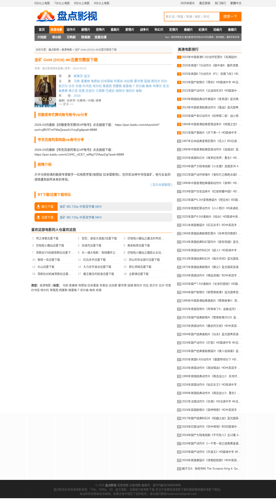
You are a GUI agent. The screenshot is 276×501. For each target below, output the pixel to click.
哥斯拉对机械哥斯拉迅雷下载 (56, 273)
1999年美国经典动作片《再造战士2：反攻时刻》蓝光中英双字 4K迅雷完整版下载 (211, 376)
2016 (77, 95)
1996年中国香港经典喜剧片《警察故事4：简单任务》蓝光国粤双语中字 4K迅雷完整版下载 (211, 300)
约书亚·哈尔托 (92, 86)
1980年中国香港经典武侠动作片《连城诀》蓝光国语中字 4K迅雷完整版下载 (211, 149)
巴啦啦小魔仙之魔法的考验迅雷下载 (149, 238)
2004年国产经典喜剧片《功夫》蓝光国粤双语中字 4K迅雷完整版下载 (211, 334)
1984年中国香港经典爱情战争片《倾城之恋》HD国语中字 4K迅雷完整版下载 (211, 124)
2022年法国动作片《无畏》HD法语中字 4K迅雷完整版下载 (211, 401)
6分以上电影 (42, 3)
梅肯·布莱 (95, 290)
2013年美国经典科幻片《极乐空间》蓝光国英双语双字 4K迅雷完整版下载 (211, 258)
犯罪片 (173, 29)
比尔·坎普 (75, 86)
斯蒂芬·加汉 (82, 76)
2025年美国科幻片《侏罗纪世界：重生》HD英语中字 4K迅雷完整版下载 (211, 157)
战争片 (144, 29)
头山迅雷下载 (46, 266)
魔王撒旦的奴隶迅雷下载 (98, 273)
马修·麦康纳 (82, 81)
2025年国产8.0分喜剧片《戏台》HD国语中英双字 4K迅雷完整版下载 (211, 216)
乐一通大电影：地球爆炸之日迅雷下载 (105, 252)
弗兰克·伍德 (77, 90)
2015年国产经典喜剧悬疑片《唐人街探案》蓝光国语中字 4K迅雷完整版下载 (211, 351)
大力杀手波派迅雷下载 (97, 266)
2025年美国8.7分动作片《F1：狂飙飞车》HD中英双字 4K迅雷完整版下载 (211, 73)
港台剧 (56, 37)
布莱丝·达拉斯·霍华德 (128, 81)
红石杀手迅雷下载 (94, 259)
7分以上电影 (62, 3)
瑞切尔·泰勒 (134, 90)
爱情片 (129, 29)
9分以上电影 (102, 3)
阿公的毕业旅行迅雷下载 (144, 259)
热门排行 (220, 3)
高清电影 (56, 29)
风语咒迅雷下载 (91, 245)
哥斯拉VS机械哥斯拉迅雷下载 (55, 252)
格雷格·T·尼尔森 (134, 86)
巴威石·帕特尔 (115, 90)
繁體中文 (236, 3)
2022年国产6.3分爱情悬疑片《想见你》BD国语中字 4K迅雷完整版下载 (211, 199)
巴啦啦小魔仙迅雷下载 (50, 245)
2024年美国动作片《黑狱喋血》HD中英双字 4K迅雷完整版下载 (211, 367)
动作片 (71, 29)
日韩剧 (71, 37)
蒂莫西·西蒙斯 (112, 86)
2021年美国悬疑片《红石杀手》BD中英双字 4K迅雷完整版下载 (211, 225)
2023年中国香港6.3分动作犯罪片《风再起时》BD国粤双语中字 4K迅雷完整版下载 (211, 57)
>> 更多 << (66, 104)
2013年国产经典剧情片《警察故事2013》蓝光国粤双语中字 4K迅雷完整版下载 (211, 317)
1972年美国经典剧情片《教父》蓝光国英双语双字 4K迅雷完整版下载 (211, 267)
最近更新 (204, 3)
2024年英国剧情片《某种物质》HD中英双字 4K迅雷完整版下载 (211, 409)
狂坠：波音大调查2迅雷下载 (99, 238)
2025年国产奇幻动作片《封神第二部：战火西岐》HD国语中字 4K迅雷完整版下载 (211, 115)
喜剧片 (115, 29)
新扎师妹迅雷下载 (140, 266)
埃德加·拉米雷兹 (102, 81)
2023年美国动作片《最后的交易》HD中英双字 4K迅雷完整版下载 (211, 325)
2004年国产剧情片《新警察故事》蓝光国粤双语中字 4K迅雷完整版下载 (211, 292)
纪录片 (203, 29)
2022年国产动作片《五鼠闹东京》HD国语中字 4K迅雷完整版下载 (211, 90)
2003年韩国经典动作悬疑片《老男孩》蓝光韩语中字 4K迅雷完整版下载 (211, 99)
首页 (42, 29)
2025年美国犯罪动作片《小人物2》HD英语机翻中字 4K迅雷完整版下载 (211, 208)
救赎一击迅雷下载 (49, 259)
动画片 (217, 29)
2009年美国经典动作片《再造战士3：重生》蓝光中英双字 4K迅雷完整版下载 (211, 393)
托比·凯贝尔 (150, 285)
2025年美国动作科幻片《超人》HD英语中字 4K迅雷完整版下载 (211, 250)
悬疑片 (188, 29)
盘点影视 (54, 49)
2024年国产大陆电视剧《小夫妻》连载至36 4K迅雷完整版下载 (211, 166)
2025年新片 (187, 3)
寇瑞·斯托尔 (152, 81)
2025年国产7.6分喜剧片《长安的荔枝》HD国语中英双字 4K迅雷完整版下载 (211, 283)
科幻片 (159, 29)
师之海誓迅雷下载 (47, 238)
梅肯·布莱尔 (154, 86)
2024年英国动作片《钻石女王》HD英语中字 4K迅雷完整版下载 (211, 384)
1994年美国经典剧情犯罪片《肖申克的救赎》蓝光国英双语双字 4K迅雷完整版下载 (211, 233)
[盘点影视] (69, 16)
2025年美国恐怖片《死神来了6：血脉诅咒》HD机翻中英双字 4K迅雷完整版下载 (211, 309)
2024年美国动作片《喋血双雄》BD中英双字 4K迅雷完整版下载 (211, 275)
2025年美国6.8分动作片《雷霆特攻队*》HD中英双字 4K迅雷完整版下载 (211, 359)
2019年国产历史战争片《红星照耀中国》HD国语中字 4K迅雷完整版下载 (211, 191)
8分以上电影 (82, 3)
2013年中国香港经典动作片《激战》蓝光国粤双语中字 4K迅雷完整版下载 (211, 107)
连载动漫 (100, 37)
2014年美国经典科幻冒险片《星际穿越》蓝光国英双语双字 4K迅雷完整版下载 (211, 241)
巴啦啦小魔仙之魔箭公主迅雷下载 (148, 252)
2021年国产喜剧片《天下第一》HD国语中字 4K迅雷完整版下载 (211, 132)
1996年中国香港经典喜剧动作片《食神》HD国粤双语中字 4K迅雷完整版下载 (211, 183)
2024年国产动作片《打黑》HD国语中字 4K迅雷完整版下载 (211, 342)
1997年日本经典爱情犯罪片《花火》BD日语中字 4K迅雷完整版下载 (211, 141)
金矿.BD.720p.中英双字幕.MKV (71, 206)
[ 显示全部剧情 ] (161, 184)
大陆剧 (41, 37)
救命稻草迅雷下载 (138, 245)
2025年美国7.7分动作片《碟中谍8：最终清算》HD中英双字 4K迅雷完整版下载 (211, 65)
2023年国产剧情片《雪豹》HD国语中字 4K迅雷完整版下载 (211, 82)
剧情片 (85, 29)
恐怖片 (100, 29)
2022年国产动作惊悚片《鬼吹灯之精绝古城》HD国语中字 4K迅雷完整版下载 (211, 174)
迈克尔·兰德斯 (95, 90)
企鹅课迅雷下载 (139, 273)
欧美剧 (85, 37)
